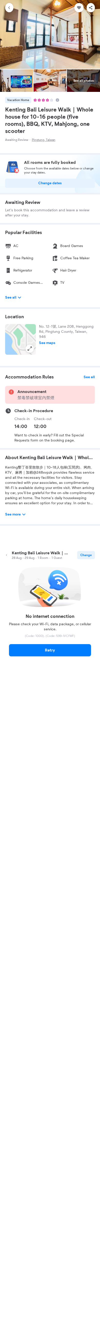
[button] (20, 339)
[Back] (9, 7)
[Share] (91, 7)
